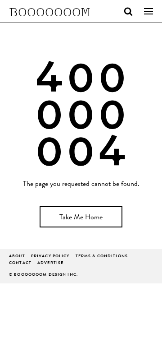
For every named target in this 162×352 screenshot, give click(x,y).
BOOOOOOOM (49, 11)
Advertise (50, 263)
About (17, 257)
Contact (20, 263)
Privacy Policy (50, 257)
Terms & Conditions (102, 257)
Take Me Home (81, 218)
